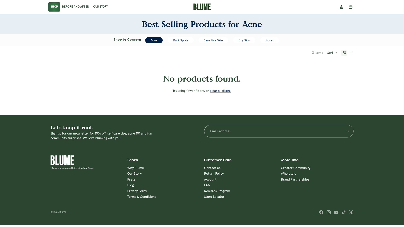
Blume (62, 212)
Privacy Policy (137, 191)
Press (131, 179)
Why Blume (135, 168)
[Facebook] (321, 212)
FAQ (207, 185)
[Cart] (350, 7)
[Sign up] (347, 131)
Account (210, 179)
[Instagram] (328, 212)
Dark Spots (180, 40)
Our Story (134, 174)
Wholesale (288, 174)
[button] (332, 52)
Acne (153, 40)
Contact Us (212, 168)
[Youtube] (336, 212)
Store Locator (214, 196)
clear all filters (220, 90)
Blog (130, 185)
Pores (270, 40)
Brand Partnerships (295, 179)
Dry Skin (244, 40)
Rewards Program (217, 191)
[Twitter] (351, 212)
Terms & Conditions (141, 196)
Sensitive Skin (213, 40)
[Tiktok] (343, 212)
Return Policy (214, 174)
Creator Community (295, 168)
